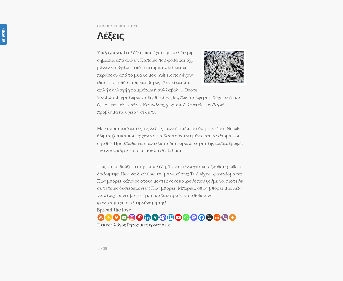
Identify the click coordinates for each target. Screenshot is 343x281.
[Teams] (162, 217)
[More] (232, 217)
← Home (102, 248)
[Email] (124, 217)
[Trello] (170, 217)
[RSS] (100, 217)
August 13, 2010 (107, 26)
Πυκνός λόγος (111, 225)
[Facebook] (201, 217)
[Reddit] (217, 217)
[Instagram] (131, 217)
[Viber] (224, 217)
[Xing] (155, 217)
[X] (209, 217)
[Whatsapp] (186, 217)
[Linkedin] (147, 217)
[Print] (116, 217)
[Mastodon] (193, 217)
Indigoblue (3, 34)
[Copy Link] (108, 217)
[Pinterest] (139, 217)
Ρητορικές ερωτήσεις (148, 225)
